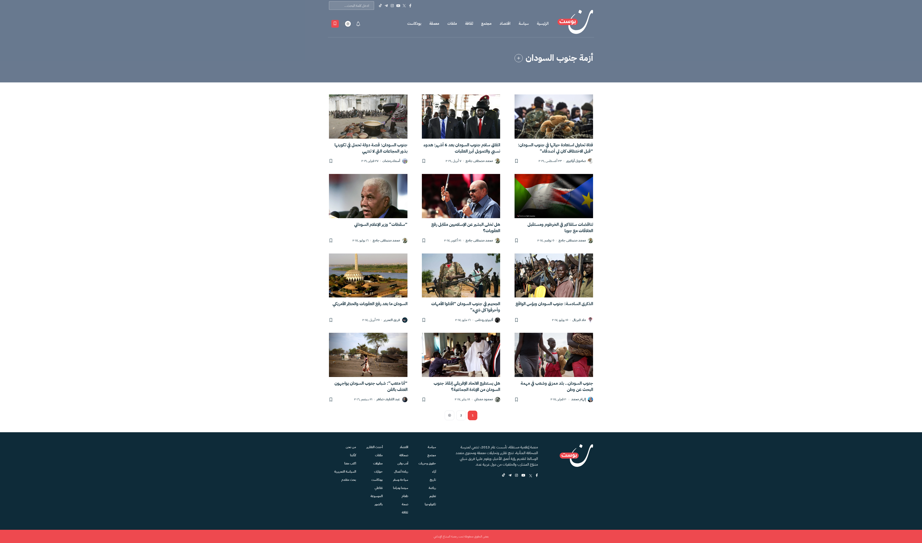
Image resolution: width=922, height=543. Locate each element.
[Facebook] (410, 5)
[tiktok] (503, 475)
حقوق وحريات (427, 463)
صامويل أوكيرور (576, 161)
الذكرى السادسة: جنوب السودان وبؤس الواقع (554, 303)
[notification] (358, 24)
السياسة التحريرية (345, 471)
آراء (434, 471)
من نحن (351, 447)
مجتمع (486, 23)
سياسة (524, 23)
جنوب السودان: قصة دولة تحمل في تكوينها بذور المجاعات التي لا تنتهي (370, 148)
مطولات (378, 463)
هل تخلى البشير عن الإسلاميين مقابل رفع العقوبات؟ (465, 227)
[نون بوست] (575, 23)
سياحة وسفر (400, 479)
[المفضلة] (335, 24)
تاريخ (433, 479)
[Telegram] (386, 5)
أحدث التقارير (374, 447)
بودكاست (414, 23)
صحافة (403, 455)
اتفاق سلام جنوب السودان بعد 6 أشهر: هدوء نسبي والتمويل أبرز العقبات (462, 148)
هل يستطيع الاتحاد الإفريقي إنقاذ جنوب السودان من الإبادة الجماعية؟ (467, 386)
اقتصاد (505, 23)
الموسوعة (376, 496)
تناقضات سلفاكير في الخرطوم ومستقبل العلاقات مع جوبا (560, 227)
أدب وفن (402, 463)
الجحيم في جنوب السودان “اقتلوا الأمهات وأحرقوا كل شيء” (465, 306)
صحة (405, 504)
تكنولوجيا (430, 504)
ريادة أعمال (401, 471)
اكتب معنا (350, 463)
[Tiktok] (380, 5)
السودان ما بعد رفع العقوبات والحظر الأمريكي (370, 303)
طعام (405, 496)
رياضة (432, 488)
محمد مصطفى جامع (479, 161)
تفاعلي (379, 488)
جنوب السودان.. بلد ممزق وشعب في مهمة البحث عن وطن (557, 386)
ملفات (452, 23)
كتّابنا (353, 455)
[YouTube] (398, 5)
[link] (519, 58)
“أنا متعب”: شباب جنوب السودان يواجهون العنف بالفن (370, 386)
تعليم (433, 496)
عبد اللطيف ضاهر (388, 399)
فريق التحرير (392, 320)
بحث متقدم (348, 479)
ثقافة (469, 23)
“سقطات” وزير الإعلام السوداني (380, 224)
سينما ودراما (400, 488)
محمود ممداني (483, 399)
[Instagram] (392, 5)
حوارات (378, 471)
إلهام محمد (578, 399)
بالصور (379, 504)
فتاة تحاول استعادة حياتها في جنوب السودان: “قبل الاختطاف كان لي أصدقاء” (555, 148)
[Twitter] (404, 5)
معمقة (434, 23)
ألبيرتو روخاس (484, 320)
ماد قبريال (579, 320)
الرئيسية (543, 23)
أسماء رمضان (391, 161)
